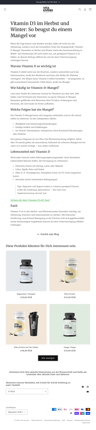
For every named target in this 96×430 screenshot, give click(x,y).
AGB (63, 420)
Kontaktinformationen (82, 420)
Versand (69, 420)
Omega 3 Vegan (70, 347)
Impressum (86, 422)
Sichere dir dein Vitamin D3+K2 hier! (30, 200)
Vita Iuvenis (25, 420)
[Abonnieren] (45, 391)
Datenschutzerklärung (52, 420)
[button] (4, 9)
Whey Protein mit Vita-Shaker (26, 347)
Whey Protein (69, 294)
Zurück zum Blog (50, 234)
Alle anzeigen (48, 358)
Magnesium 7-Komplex (26, 294)
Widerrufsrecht (36, 420)
